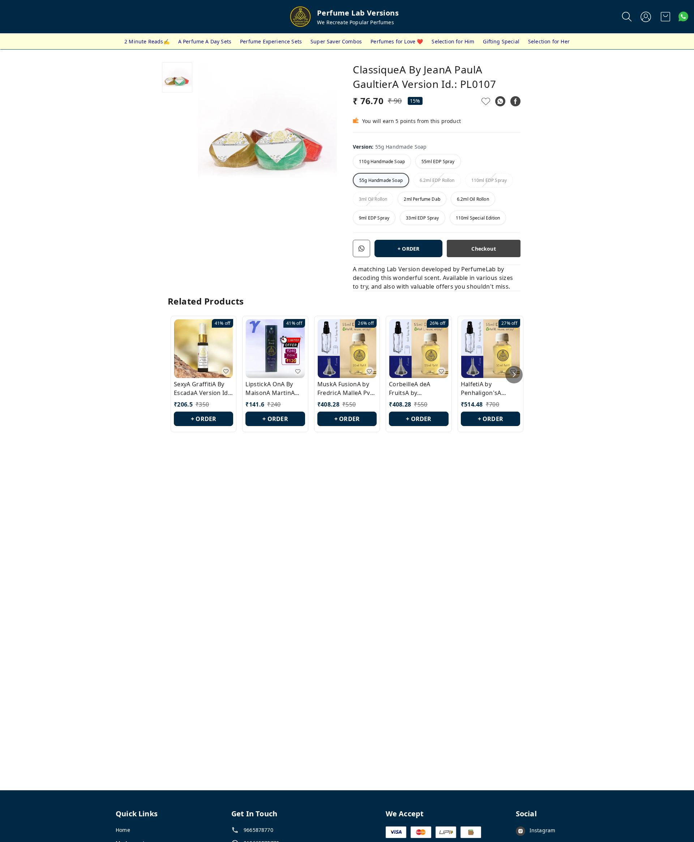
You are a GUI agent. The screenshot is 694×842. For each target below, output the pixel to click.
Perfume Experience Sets (271, 41)
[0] (665, 16)
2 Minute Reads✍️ (147, 41)
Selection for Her (549, 41)
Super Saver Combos (336, 41)
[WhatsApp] (500, 101)
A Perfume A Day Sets (204, 41)
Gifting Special (501, 41)
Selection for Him (453, 41)
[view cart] (665, 16)
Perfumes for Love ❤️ (396, 41)
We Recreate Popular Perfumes (355, 22)
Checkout (483, 248)
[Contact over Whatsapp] (683, 16)
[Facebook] (515, 101)
